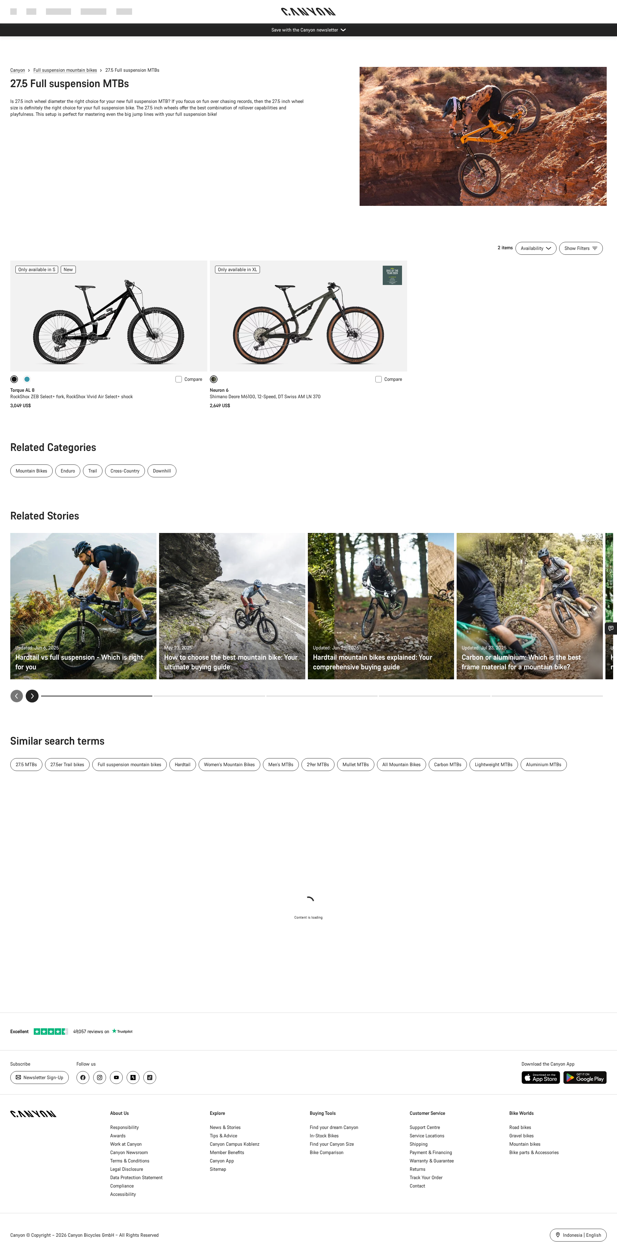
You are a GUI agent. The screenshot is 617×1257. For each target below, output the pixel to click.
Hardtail (183, 764)
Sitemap (218, 1169)
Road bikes (520, 1127)
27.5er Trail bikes (67, 764)
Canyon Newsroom (129, 1152)
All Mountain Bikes (401, 764)
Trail (92, 471)
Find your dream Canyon (334, 1127)
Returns (417, 1169)
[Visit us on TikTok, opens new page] (149, 1077)
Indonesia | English (581, 1235)
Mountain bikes (525, 1144)
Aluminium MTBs (543, 764)
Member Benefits (227, 1152)
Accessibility (123, 1194)
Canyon (17, 70)
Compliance (122, 1186)
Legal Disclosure (126, 1169)
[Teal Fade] (27, 379)
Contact (417, 1186)
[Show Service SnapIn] (611, 628)
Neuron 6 (219, 390)
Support (124, 11)
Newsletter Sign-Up (42, 1077)
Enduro (68, 471)
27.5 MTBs (26, 764)
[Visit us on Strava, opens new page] (133, 1077)
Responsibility (124, 1127)
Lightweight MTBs (494, 764)
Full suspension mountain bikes (65, 70)
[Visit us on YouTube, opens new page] (116, 1077)
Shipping (419, 1144)
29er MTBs (318, 764)
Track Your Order (426, 1177)
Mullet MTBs (356, 764)
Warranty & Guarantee (432, 1161)
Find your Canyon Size (332, 1144)
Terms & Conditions (129, 1161)
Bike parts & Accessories (534, 1152)
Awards (118, 1136)
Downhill (162, 471)
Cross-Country (125, 471)
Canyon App (222, 1161)
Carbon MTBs (447, 764)
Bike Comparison (327, 1152)
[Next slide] (32, 696)
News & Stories (225, 1127)
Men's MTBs (280, 764)
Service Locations (427, 1136)
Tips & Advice (223, 1136)
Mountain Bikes (31, 471)
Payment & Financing (431, 1152)
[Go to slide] (209, 696)
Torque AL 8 (22, 390)
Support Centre (425, 1127)
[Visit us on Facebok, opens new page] (82, 1077)
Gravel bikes (521, 1136)
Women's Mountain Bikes (229, 764)
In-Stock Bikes (324, 1136)
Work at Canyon (126, 1144)
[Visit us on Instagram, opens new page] (99, 1077)
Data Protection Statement (136, 1177)
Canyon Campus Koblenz (234, 1144)
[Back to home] (308, 11)
